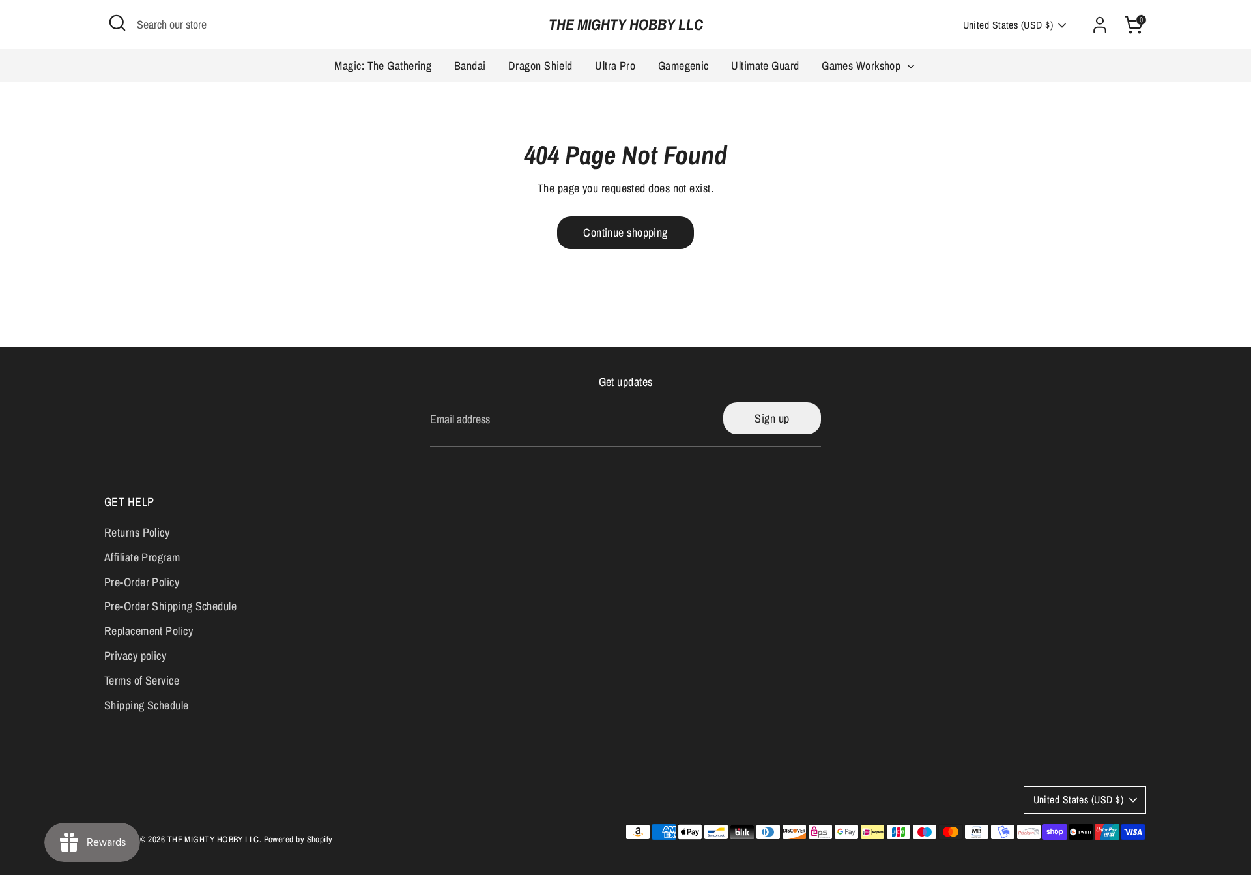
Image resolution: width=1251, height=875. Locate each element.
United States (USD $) (1008, 25)
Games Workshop (863, 65)
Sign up (772, 418)
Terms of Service (141, 680)
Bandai (470, 65)
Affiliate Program (142, 557)
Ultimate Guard (765, 65)
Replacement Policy (148, 631)
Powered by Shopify (298, 839)
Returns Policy (136, 532)
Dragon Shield (540, 65)
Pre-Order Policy (141, 582)
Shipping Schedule (146, 705)
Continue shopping (625, 232)
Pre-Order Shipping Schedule (170, 606)
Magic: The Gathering (382, 65)
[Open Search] (117, 23)
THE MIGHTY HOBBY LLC (626, 24)
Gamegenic (683, 65)
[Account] (1100, 25)
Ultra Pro (615, 65)
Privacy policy (135, 655)
